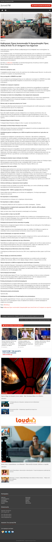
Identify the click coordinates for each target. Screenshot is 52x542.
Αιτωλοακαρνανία (5, 498)
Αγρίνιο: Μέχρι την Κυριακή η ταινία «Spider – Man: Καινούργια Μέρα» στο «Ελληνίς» (22, 396)
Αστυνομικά (3, 500)
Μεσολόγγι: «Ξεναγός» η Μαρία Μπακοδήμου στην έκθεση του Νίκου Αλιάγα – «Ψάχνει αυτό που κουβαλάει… (30, 478)
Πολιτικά (3, 36)
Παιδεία (27, 500)
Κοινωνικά (28, 497)
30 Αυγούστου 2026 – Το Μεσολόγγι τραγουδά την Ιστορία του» (23, 409)
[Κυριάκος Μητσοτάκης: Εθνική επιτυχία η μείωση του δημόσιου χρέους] (42, 333)
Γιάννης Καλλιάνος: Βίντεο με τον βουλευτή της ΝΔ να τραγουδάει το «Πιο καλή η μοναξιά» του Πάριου (9, 343)
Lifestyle (3, 461)
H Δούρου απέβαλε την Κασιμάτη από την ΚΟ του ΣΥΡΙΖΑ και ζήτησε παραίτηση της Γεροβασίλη (25, 343)
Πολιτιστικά (4, 393)
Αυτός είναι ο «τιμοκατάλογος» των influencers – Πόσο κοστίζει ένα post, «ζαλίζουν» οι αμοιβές (25, 464)
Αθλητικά (3, 497)
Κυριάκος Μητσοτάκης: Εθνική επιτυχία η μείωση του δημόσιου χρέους (42, 343)
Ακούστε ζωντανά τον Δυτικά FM (42, 5)
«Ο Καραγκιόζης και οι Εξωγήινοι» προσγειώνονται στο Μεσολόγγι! (24, 402)
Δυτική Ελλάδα (4, 501)
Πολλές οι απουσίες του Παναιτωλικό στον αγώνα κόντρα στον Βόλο (35, 319)
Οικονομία (28, 498)
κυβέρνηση (9, 62)
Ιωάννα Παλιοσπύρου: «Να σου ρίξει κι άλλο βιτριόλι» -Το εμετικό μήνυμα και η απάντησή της (30, 470)
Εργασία (3, 503)
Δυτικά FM (5, 5)
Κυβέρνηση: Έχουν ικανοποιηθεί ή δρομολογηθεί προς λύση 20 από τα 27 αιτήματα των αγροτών (27, 307)
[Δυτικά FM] (2, 10)
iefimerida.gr (7, 304)
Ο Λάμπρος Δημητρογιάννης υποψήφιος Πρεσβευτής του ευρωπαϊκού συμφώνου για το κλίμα (22, 316)
